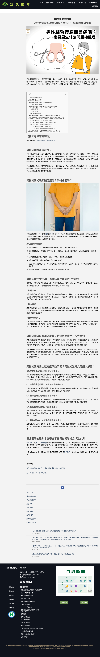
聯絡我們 (67, 452)
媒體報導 (71, 3)
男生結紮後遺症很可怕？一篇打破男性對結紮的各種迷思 (46, 468)
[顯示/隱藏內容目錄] (63, 94)
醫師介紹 (11, 591)
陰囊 (46, 234)
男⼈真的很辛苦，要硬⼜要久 (36, 473)
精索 (51, 234)
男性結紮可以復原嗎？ (36, 100)
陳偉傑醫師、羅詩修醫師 (46, 140)
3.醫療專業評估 (36, 113)
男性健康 (29, 492)
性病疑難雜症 (31, 496)
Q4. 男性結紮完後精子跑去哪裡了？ (42, 126)
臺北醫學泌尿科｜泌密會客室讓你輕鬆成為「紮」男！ (45, 131)
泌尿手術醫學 (66, 19)
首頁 (41, 3)
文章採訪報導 (31, 519)
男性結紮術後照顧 (37, 104)
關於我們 (49, 3)
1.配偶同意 (35, 109)
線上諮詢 (84, 602)
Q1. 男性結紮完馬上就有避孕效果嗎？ (43, 120)
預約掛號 (64, 602)
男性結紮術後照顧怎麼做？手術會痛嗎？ (41, 102)
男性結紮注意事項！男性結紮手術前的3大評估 (43, 107)
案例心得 (82, 3)
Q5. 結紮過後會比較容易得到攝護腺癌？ (43, 128)
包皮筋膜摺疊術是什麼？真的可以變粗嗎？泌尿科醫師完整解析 (54, 531)
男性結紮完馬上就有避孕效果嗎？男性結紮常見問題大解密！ (47, 118)
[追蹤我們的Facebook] (62, 487)
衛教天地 (92, 3)
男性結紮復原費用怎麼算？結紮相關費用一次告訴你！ (45, 115)
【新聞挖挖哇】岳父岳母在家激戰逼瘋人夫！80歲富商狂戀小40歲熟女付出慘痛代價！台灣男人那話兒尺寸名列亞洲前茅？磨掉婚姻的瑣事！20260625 (65, 538)
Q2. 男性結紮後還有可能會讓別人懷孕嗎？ (44, 122)
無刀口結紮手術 (41, 443)
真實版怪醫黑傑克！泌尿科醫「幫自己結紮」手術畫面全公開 (53, 554)
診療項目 (60, 3)
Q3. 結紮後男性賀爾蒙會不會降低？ (42, 124)
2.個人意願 (35, 111)
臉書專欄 (29, 507)
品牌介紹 (11, 587)
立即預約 (95, 6)
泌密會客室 (30, 443)
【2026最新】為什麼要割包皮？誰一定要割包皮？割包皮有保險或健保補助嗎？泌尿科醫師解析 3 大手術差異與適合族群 (65, 546)
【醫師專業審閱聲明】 (36, 97)
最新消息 (29, 504)
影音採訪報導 (31, 523)
